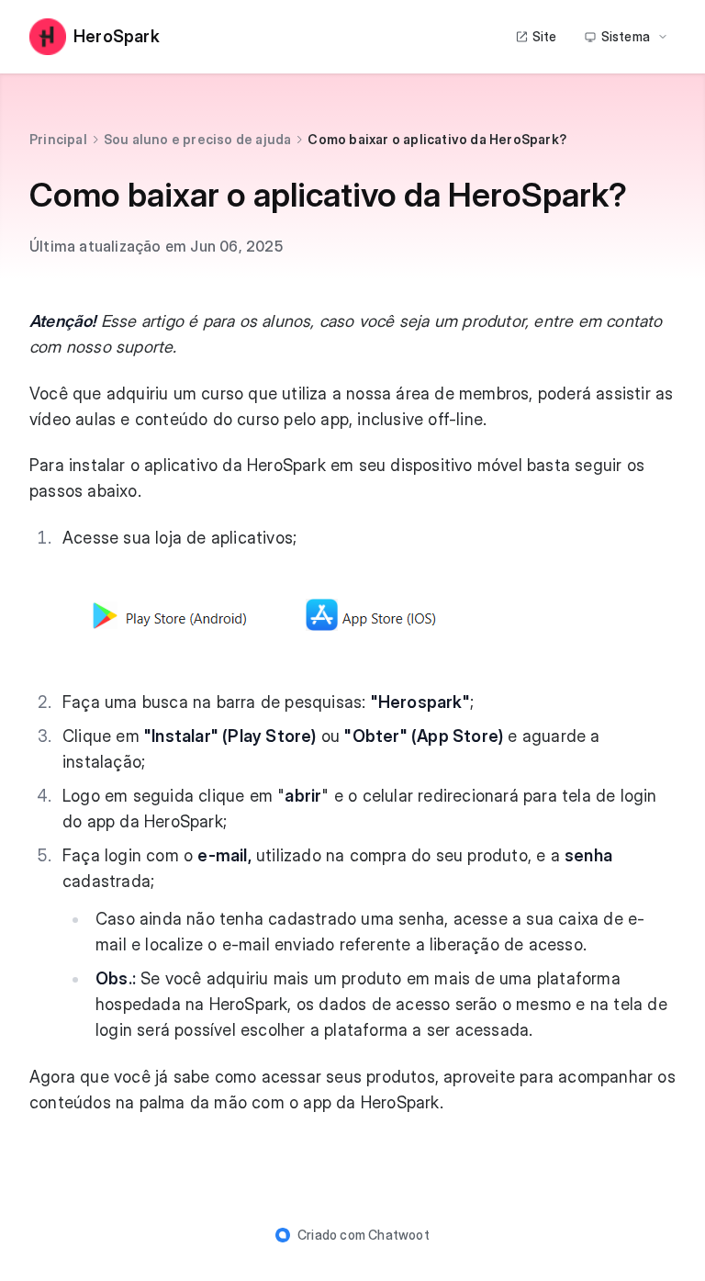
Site (544, 36)
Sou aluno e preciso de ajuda (198, 139)
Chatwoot (399, 1234)
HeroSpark (116, 36)
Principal (58, 139)
